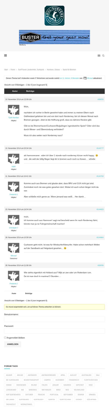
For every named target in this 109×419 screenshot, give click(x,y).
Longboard (11, 390)
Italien (44, 385)
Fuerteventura (91, 380)
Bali (97, 375)
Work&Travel (26, 404)
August (73, 375)
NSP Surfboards (13, 394)
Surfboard (24, 399)
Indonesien (21, 385)
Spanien (92, 394)
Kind (91, 385)
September (68, 394)
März (58, 390)
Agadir (9, 375)
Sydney (79, 399)
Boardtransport (31, 380)
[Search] (103, 55)
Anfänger (32, 375)
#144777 (100, 148)
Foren (13, 70)
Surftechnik (65, 399)
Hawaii (8, 385)
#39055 (101, 99)
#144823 (100, 209)
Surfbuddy (38, 399)
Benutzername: (11, 314)
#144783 (100, 176)
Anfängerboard (49, 375)
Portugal (54, 394)
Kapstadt (80, 385)
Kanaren (67, 385)
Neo (67, 390)
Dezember (59, 380)
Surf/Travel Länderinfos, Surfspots (31, 70)
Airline (20, 375)
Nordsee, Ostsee (53, 70)
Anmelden (12, 344)
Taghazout (11, 404)
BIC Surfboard (12, 380)
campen (47, 380)
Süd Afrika (91, 399)
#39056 (101, 265)
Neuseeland (79, 390)
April (63, 375)
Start (6, 70)
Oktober (29, 394)
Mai (22, 390)
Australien (86, 375)
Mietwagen (46, 390)
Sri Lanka (10, 399)
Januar (55, 385)
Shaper (81, 394)
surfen (51, 399)
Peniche (41, 394)
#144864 (100, 237)
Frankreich (74, 380)
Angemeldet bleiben (16, 338)
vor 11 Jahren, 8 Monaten (69, 78)
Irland (34, 385)
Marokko (33, 390)
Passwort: (9, 326)
